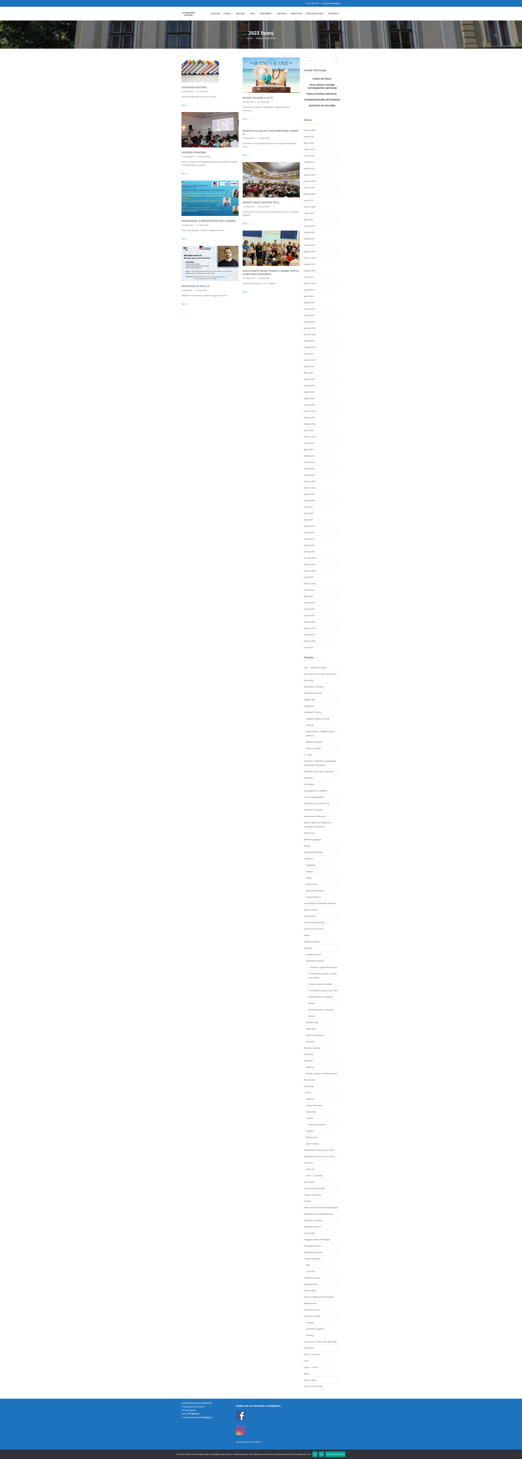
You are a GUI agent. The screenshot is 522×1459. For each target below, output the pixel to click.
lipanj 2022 (308, 449)
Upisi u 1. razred (311, 1367)
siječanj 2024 (309, 328)
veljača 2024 (309, 321)
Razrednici (310, 1041)
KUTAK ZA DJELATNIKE (314, 922)
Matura (307, 935)
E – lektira (308, 754)
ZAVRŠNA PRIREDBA (193, 152)
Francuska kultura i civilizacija (320, 1009)
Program (310, 1131)
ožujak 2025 (309, 238)
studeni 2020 (309, 564)
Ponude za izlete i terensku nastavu (321, 1073)
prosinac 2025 (310, 181)
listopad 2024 (310, 270)
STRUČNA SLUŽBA (314, 14)
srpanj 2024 (309, 289)
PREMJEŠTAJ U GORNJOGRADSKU (319, 1214)
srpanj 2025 (309, 213)
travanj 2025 (309, 232)
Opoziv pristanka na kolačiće (248, 1442)
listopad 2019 (310, 641)
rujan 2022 (308, 430)
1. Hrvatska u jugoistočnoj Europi (322, 967)
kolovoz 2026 (310, 130)
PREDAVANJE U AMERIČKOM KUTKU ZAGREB (208, 221)
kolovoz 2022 (310, 436)
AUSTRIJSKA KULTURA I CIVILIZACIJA (320, 674)
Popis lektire (309, 1182)
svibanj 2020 (309, 602)
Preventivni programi (315, 1329)
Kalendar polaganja (312, 839)
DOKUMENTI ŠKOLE (313, 712)
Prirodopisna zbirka (312, 1246)
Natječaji (310, 1067)
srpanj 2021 (309, 513)
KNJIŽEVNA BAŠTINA (313, 852)
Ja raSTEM (310, 1271)
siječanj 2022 (309, 481)
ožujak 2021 (309, 539)
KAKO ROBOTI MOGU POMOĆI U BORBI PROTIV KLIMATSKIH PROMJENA (271, 272)
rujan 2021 (308, 507)
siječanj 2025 (309, 251)
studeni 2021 (309, 494)
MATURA (310, 1169)
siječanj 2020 (309, 622)
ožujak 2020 (309, 609)
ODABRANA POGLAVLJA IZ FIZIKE (319, 1150)
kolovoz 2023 (310, 360)
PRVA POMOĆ (310, 1290)
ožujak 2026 (309, 162)
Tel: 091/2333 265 (312, 3)
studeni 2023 (309, 341)
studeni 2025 (309, 187)
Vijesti (306, 1373)
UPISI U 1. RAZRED (314, 1175)
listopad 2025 (310, 194)
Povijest (309, 1118)
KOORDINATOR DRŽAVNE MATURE (320, 903)
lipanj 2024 (308, 296)
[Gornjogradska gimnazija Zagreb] (191, 13)
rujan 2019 (308, 647)
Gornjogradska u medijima (315, 790)
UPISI (252, 14)
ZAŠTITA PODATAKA (313, 1386)
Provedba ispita (310, 1284)
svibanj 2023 (309, 379)
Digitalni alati (309, 699)
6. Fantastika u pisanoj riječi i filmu (323, 990)
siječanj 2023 (309, 404)
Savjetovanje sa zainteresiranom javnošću (320, 733)
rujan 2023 (308, 353)
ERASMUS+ (309, 778)
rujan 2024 (308, 277)
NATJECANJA (309, 1080)
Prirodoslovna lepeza (313, 1252)
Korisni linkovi (310, 916)
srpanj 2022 (309, 443)
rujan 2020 (308, 577)
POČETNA (215, 14)
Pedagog (310, 1322)
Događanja (309, 706)
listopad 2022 (310, 424)
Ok (315, 1454)
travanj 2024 (309, 309)
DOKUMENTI (266, 14)
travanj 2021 (309, 532)
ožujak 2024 (309, 315)
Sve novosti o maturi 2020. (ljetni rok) (320, 1341)
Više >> (184, 105)
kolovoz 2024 (310, 283)
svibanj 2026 (309, 149)
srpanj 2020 (309, 590)
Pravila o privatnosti (312, 1195)
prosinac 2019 (310, 628)
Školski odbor (312, 1137)
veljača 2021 (309, 545)
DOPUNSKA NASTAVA (194, 87)
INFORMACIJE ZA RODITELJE (316, 803)
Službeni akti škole (314, 742)
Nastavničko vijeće (314, 1105)
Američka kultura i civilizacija (320, 997)
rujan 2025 (308, 200)
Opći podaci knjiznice (315, 890)
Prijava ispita (309, 1233)
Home (249, 38)
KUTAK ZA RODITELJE (313, 929)
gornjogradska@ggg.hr (331, 3)
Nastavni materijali (312, 1048)
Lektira (309, 878)
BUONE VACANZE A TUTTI (258, 97)
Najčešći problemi (312, 941)
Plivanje (311, 1016)
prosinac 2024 (310, 258)
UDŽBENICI (309, 1348)
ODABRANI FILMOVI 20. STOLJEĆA (319, 1156)
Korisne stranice (311, 909)
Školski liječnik (310, 1303)
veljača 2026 (309, 168)
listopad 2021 (310, 500)
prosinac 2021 (310, 487)
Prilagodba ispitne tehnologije (317, 1239)
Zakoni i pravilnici (313, 748)
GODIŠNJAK (309, 784)
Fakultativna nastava (315, 961)
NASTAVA (240, 14)
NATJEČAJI (282, 14)
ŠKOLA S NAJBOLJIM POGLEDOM (319, 1297)
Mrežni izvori (311, 884)
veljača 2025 (309, 245)
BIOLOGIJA (308, 680)
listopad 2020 (310, 570)
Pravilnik (307, 1201)
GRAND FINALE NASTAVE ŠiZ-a (261, 202)
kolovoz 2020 (310, 583)
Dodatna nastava (313, 954)
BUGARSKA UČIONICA (314, 686)
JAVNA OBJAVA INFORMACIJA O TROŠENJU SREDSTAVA (318, 824)
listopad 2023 (310, 347)
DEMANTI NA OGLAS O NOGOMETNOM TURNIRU (270, 132)
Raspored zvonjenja (314, 1035)
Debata (311, 1003)
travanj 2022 (309, 462)
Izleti (308, 1265)
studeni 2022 (309, 417)
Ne (321, 1454)
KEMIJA (307, 846)
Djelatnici (310, 1099)
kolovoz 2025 (310, 206)
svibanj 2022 (309, 455)
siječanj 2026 (309, 175)
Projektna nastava (312, 1278)
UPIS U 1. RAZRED (312, 1354)
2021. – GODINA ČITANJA (315, 667)
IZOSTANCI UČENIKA (313, 810)
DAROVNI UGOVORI (312, 693)
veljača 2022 (309, 475)
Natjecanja (311, 1028)
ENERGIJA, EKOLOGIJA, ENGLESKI (319, 771)
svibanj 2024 (309, 302)
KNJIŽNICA (333, 14)
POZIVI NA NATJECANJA (314, 1188)
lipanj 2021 (308, 519)
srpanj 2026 (309, 136)
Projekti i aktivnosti (312, 1258)
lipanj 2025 (308, 219)
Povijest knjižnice (313, 897)
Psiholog (309, 1335)
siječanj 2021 (309, 551)
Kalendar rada (312, 1022)
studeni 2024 (309, 264)
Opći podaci (311, 1111)
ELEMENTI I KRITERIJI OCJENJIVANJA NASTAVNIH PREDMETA (320, 763)
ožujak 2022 (309, 468)
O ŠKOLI (227, 14)
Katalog (309, 871)
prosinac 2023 (310, 334)
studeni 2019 (309, 634)
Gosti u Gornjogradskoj (314, 797)
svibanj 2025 (309, 226)
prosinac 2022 (310, 411)
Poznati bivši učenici (316, 1124)
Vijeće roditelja (312, 1143)
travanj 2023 (309, 385)
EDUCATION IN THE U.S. (195, 286)
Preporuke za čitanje (313, 1220)
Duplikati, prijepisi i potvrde (318, 718)
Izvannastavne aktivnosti (314, 816)
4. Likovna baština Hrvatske (320, 984)
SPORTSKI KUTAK (312, 1309)
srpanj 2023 (309, 366)
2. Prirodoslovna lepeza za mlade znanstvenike (322, 975)
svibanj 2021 (309, 526)
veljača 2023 (309, 398)
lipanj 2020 (308, 596)
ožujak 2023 (309, 392)
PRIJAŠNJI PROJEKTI (312, 1226)
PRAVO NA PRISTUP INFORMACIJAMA (321, 1207)
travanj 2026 (309, 155)
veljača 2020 (309, 615)
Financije (310, 725)
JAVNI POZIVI (296, 14)
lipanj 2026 (308, 143)
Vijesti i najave (310, 1380)
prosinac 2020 (310, 558)
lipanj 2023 (308, 372)
